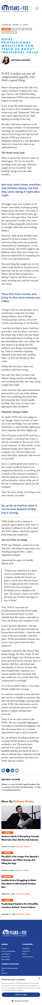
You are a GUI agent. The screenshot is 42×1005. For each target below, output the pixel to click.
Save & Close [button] (21, 995)
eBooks (24, 954)
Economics (7, 876)
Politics (7, 853)
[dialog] (21, 990)
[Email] (17, 770)
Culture (6, 29)
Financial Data (5, 957)
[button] (21, 1000)
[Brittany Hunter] (5, 60)
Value (28, 29)
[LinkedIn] (12, 770)
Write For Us (26, 951)
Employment (17, 29)
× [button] (39, 978)
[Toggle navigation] (37, 8)
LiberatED (4, 973)
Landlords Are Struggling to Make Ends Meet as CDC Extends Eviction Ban (18, 883)
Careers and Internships (8, 951)
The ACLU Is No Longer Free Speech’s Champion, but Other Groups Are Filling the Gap (20, 860)
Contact (3, 948)
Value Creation (9, 32)
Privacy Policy (5, 959)
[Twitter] (8, 770)
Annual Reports (6, 954)
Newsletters (25, 948)
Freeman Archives (27, 957)
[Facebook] (3, 770)
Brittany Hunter (20, 60)
